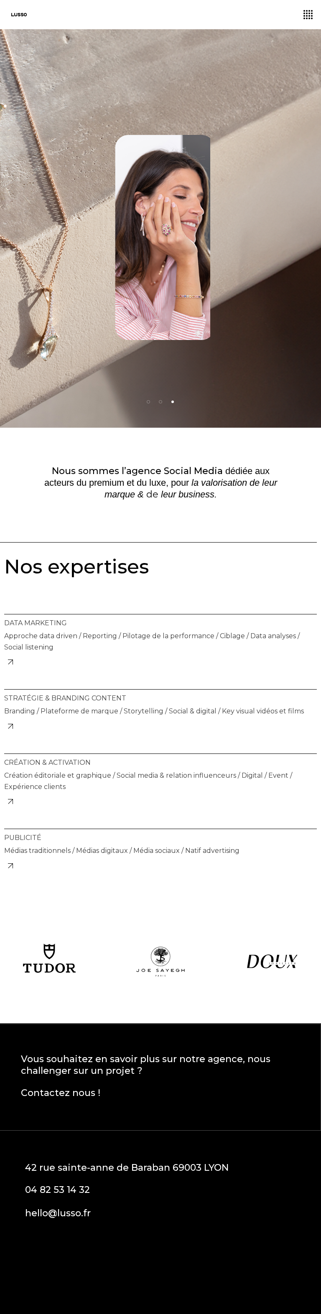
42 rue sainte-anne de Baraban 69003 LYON (127, 1167)
